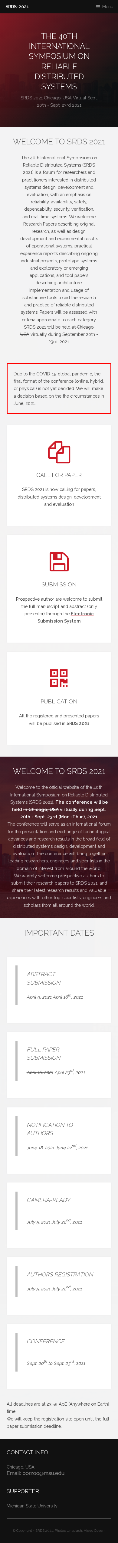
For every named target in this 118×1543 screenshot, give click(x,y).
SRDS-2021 (17, 6)
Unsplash (74, 1530)
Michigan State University (32, 1505)
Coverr (99, 1530)
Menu (107, 6)
